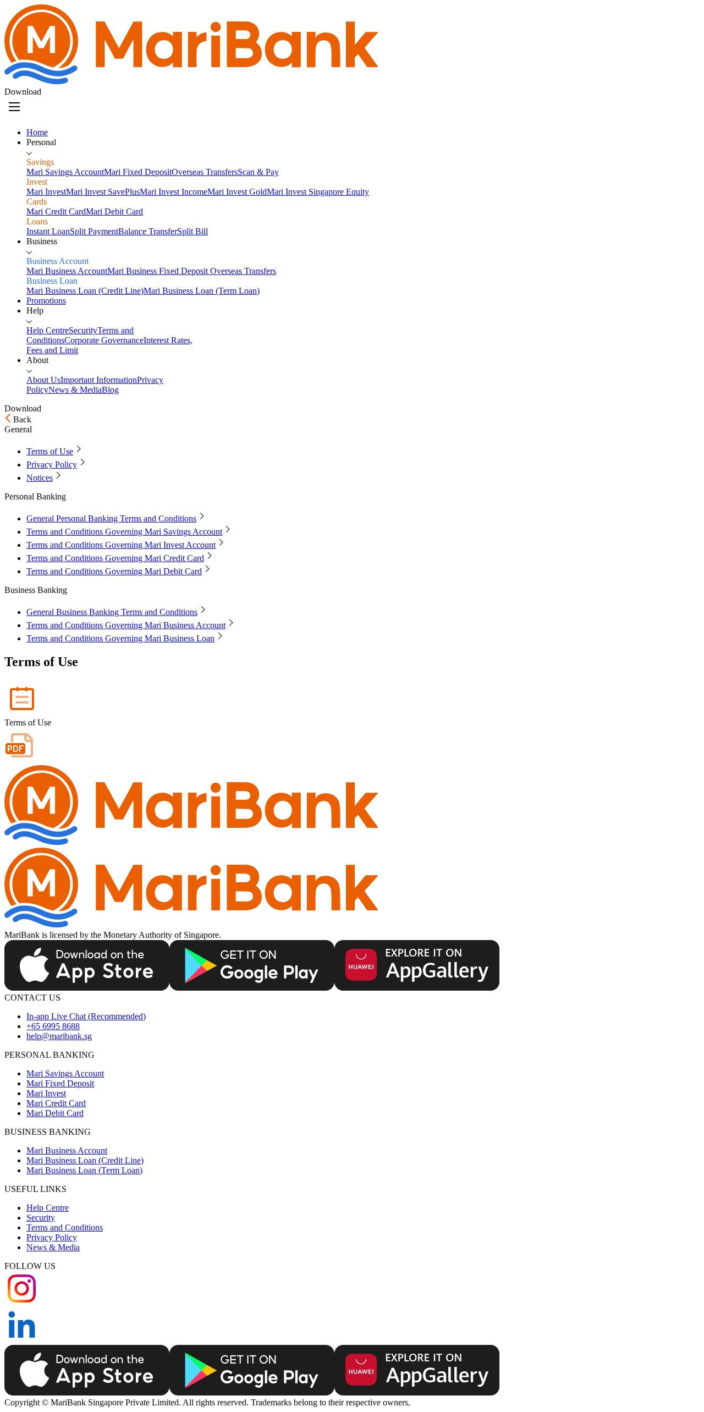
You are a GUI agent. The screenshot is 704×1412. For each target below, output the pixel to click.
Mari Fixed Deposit (60, 1083)
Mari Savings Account (65, 1073)
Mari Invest (46, 1093)
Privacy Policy (51, 1237)
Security (40, 1217)
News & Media (53, 1247)
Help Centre (47, 1207)
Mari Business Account (66, 1150)
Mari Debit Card (55, 1113)
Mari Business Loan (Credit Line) (85, 1160)
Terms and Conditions (64, 1227)
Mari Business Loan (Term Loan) (84, 1170)
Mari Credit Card (56, 1103)
